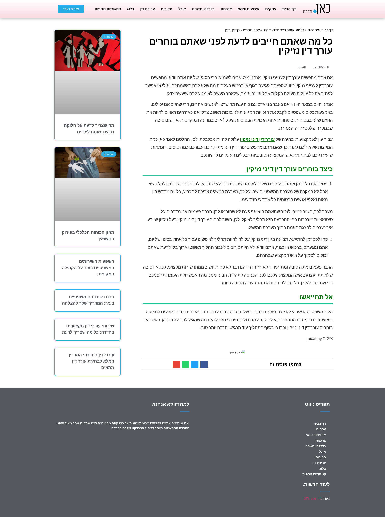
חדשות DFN (312, 498)
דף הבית (289, 9)
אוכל (182, 9)
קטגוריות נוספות (108, 9)
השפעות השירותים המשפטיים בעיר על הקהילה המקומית (88, 267)
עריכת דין (147, 9)
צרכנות (226, 9)
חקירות (166, 9)
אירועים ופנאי (248, 9)
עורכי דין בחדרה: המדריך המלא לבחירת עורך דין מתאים (91, 361)
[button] (204, 364)
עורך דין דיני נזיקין (257, 139)
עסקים (270, 9)
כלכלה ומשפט (203, 9)
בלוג (130, 9)
